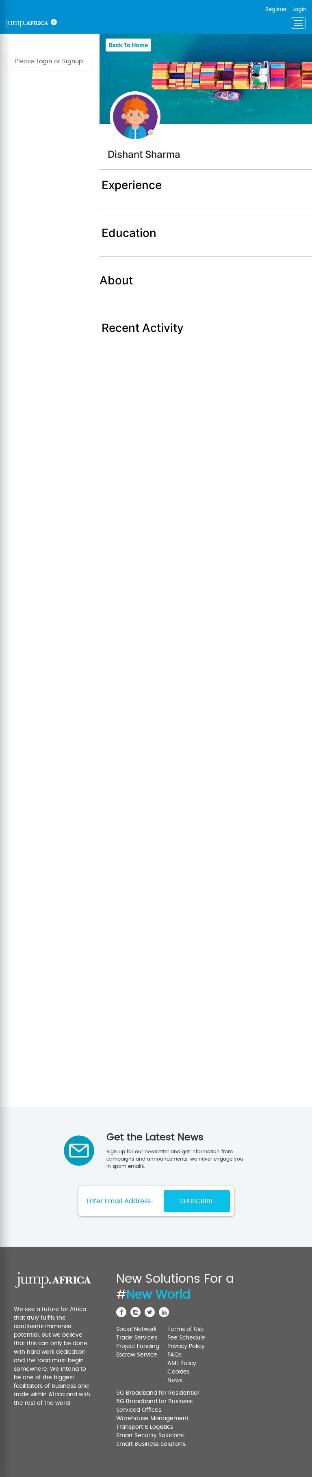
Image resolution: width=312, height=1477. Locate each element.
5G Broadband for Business (154, 1401)
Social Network (136, 1329)
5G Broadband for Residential (157, 1393)
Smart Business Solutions (151, 1444)
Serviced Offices (138, 1410)
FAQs (174, 1355)
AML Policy (181, 1363)
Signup (72, 61)
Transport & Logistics (144, 1427)
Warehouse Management (152, 1418)
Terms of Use (185, 1329)
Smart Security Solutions (150, 1435)
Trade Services (136, 1338)
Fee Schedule (186, 1338)
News (174, 1380)
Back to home (128, 44)
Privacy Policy (186, 1346)
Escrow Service (136, 1355)
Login (44, 61)
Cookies (178, 1372)
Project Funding (137, 1346)
